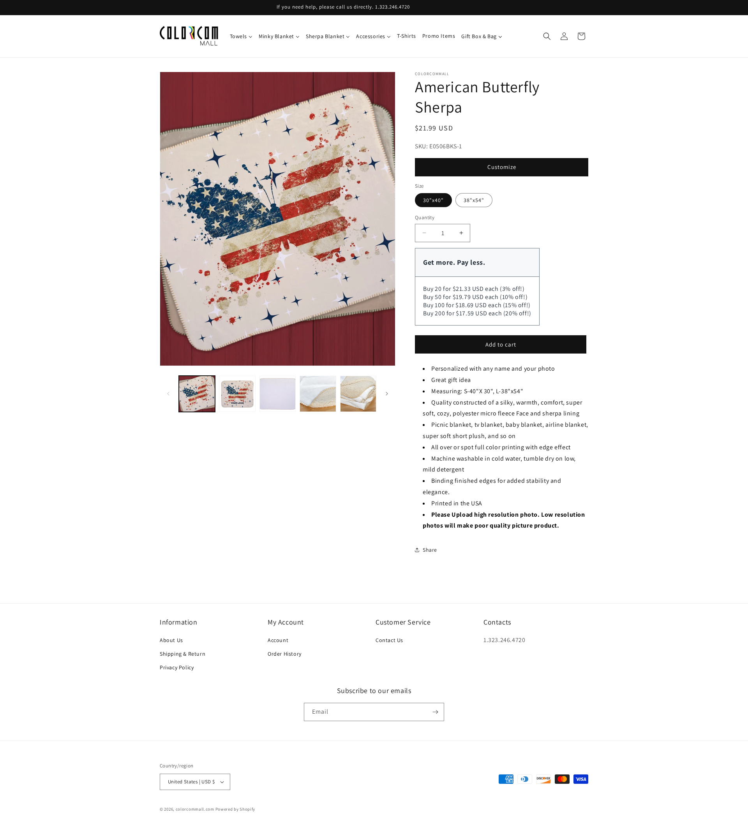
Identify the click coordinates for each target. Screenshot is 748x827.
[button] (547, 36)
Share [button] (430, 549)
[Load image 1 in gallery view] (197, 394)
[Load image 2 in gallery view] (237, 394)
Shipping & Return (182, 653)
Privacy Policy (177, 667)
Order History (285, 653)
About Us (171, 640)
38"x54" (474, 200)
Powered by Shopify (235, 809)
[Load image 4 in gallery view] (318, 394)
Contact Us (389, 640)
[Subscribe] (435, 712)
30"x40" (433, 200)
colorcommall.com (195, 809)
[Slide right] (386, 393)
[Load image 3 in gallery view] (277, 394)
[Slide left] (168, 393)
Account (278, 640)
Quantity (424, 217)
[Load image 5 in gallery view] (358, 394)
